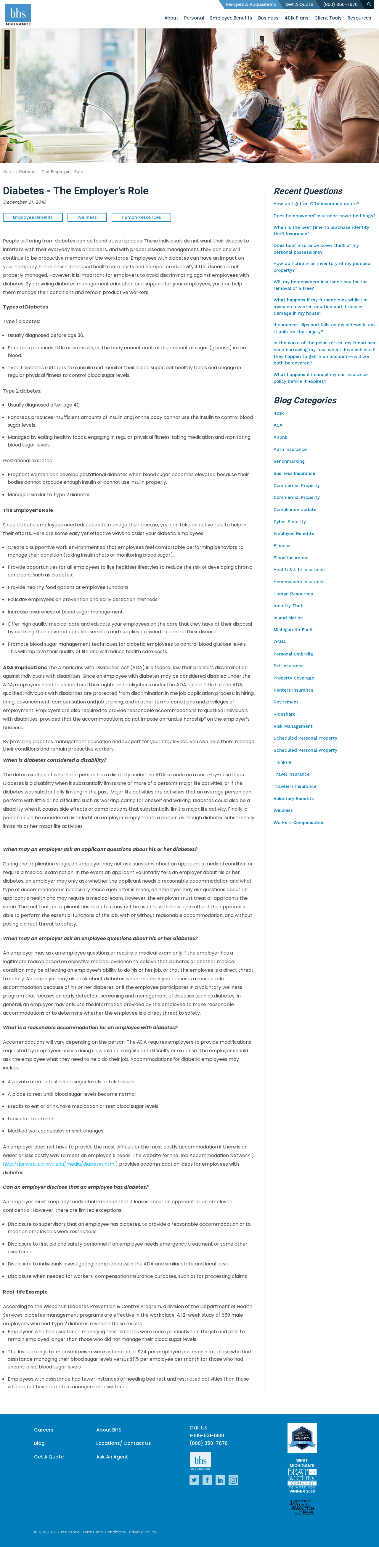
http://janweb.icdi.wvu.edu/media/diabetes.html (59, 1164)
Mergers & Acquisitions (251, 4)
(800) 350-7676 (340, 4)
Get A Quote (299, 4)
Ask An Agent (112, 1456)
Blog (39, 1443)
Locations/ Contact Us (123, 1443)
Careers (43, 1429)
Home (9, 171)
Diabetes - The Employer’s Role (51, 171)
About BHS (108, 1429)
